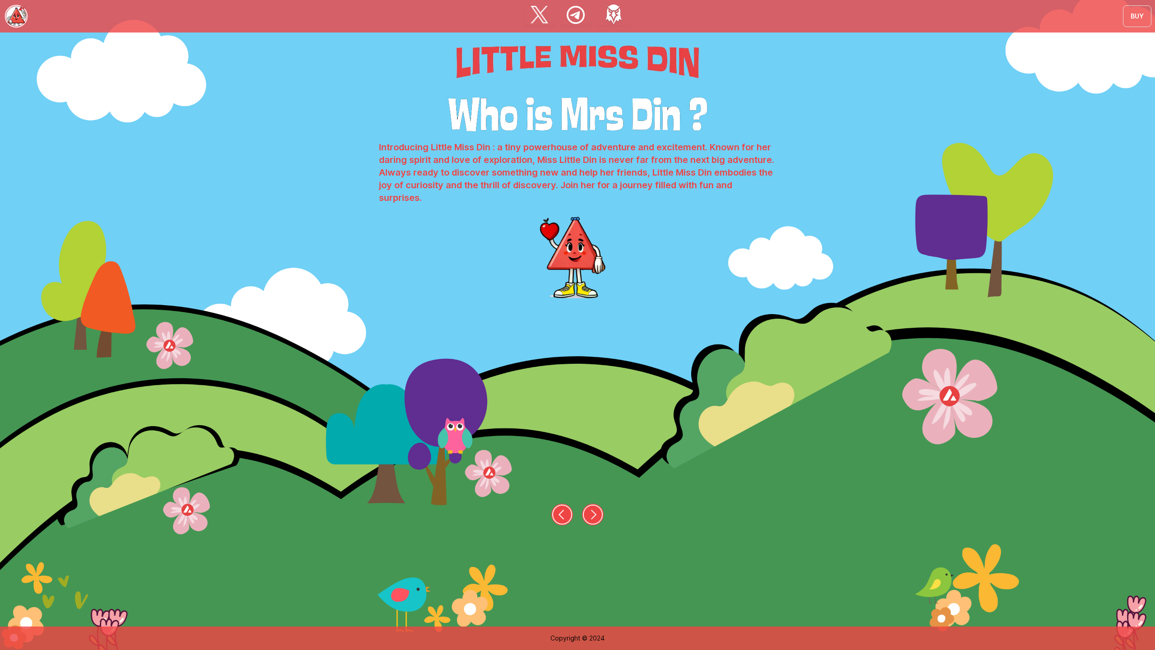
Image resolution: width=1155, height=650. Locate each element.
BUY (1137, 16)
